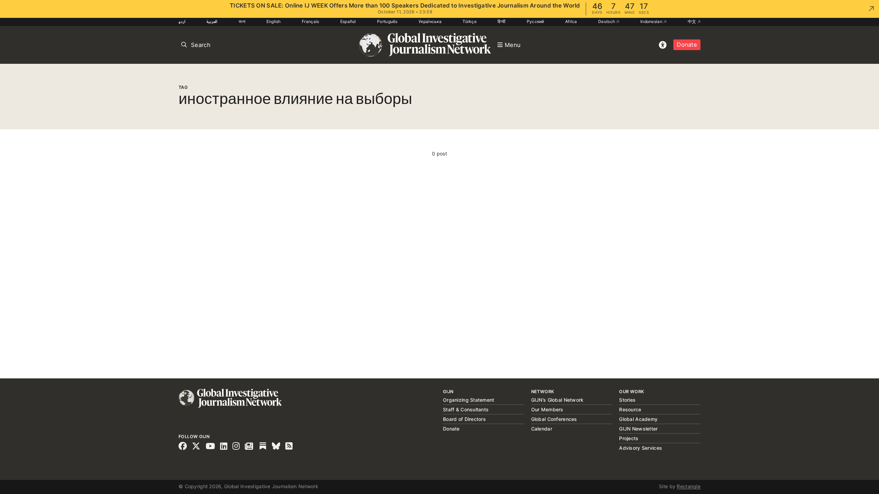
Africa (571, 21)
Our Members (547, 409)
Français (310, 21)
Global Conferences (554, 419)
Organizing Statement (468, 400)
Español (348, 21)
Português (387, 21)
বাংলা (242, 21)
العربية (211, 21)
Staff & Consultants (466, 409)
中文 (692, 21)
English (273, 21)
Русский (535, 21)
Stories (627, 400)
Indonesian (651, 21)
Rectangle (688, 486)
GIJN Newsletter (638, 429)
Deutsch (607, 21)
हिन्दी (501, 21)
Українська (430, 21)
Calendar (541, 429)
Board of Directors (464, 419)
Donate (687, 44)
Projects (628, 438)
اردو (182, 21)
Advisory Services (640, 448)
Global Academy (638, 419)
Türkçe (470, 21)
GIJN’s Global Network (557, 400)
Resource (630, 409)
